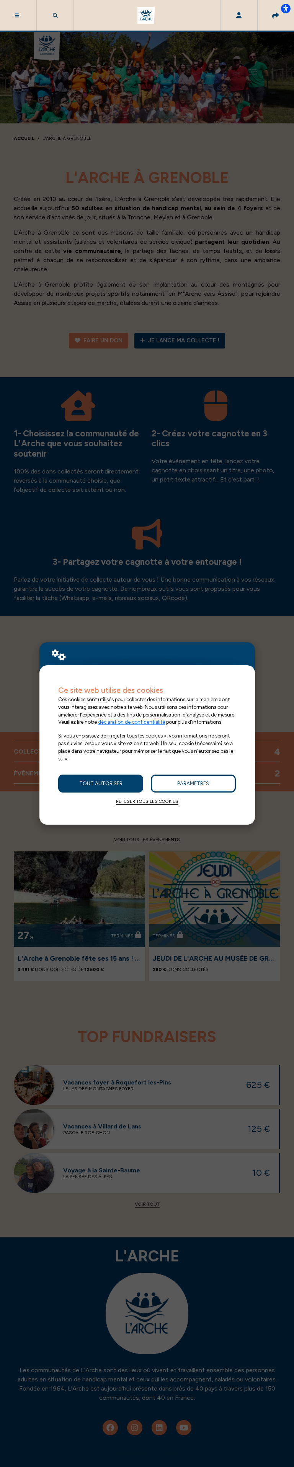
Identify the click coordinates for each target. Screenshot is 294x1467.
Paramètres (193, 783)
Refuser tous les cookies (147, 801)
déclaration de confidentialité (131, 722)
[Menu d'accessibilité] (285, 8)
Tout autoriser (100, 783)
